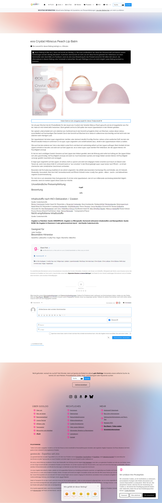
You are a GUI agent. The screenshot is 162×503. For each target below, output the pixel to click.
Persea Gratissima (117, 206)
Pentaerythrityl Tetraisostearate (105, 204)
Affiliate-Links (40, 424)
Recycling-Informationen (111, 413)
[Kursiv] (41, 315)
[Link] (60, 315)
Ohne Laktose (106, 261)
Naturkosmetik (37, 490)
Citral (58, 211)
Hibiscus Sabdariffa (112, 209)
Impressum (73, 410)
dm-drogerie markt (77, 121)
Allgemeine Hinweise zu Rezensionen (81, 430)
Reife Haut (122, 261)
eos (55, 261)
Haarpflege (96, 457)
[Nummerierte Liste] (49, 315)
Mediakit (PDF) (108, 423)
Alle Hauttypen (41, 261)
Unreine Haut (37, 263)
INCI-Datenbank (87, 462)
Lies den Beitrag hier (102, 10)
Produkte (88, 4)
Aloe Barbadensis (47, 209)
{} (62, 315)
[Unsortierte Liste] (52, 315)
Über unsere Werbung (77, 427)
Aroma (87, 206)
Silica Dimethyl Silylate (97, 209)
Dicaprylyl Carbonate (73, 204)
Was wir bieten (41, 413)
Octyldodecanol (73, 206)
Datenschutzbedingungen (69, 295)
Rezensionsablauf (41, 417)
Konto (59, 4)
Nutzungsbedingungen (51, 295)
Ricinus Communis (37, 204)
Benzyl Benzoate (67, 211)
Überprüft (114, 320)
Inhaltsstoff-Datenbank (111, 410)
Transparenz (40, 427)
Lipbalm (66, 261)
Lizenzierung (74, 434)
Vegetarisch (49, 263)
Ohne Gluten (98, 261)
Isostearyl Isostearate (59, 206)
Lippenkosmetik (74, 261)
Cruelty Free (50, 261)
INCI (99, 4)
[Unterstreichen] (44, 315)
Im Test (69, 4)
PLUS (52, 4)
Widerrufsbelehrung (76, 420)
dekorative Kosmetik (108, 457)
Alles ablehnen (135, 495)
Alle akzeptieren (149, 495)
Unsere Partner (41, 420)
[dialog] (137, 482)
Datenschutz (74, 413)
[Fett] (39, 315)
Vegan (44, 263)
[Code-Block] (57, 315)
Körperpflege (79, 457)
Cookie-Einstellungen (76, 424)
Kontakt (72, 437)
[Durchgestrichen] (47, 315)
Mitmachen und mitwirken (44, 430)
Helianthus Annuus (68, 209)
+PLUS (61, 477)
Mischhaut (82, 261)
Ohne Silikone (115, 261)
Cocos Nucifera (96, 206)
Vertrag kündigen (81, 385)
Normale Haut (90, 261)
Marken (79, 4)
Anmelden (128, 302)
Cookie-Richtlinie (129, 490)
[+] (64, 315)
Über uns (39, 410)
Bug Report (39, 297)
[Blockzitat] (54, 315)
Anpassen (124, 495)
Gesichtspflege (87, 457)
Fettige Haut (60, 261)
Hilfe (107, 4)
